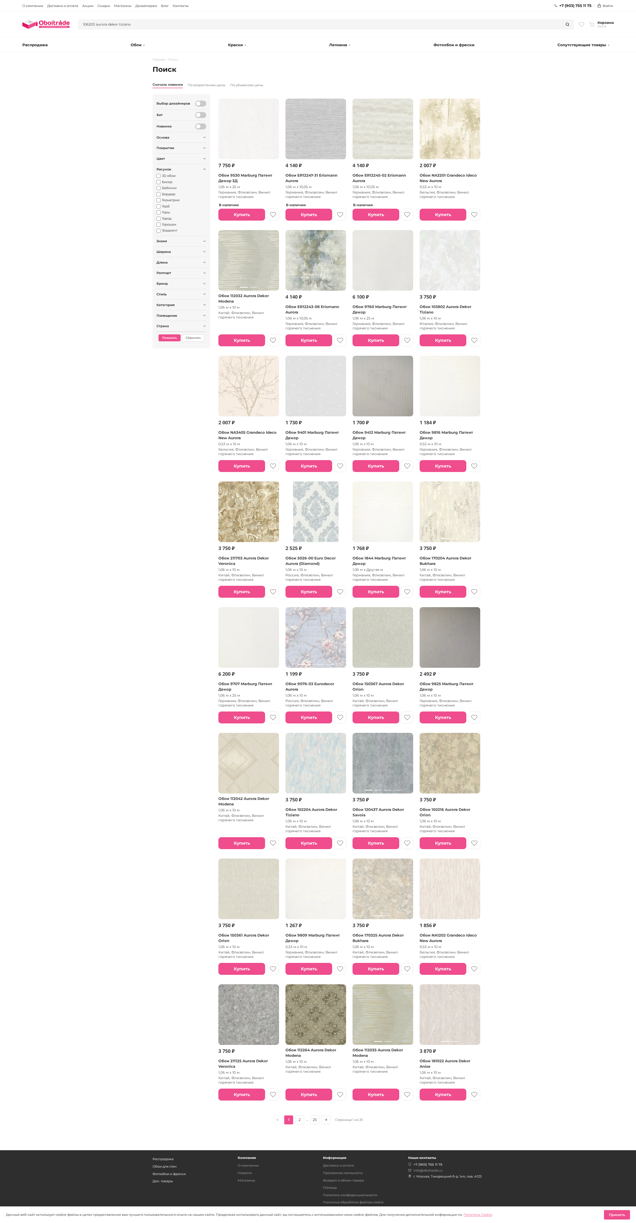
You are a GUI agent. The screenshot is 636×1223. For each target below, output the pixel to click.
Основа (163, 137)
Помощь (330, 1187)
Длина (162, 262)
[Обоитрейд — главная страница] (46, 24)
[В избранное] (273, 215)
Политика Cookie (478, 1215)
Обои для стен (165, 1166)
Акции (87, 6)
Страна (163, 326)
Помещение (167, 315)
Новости (245, 1173)
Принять (617, 1215)
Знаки (162, 241)
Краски (235, 44)
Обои (136, 44)
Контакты (181, 6)
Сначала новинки (168, 84)
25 (315, 1120)
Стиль (162, 294)
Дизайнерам (146, 6)
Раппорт (164, 273)
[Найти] (567, 24)
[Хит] (200, 115)
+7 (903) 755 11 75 (575, 5)
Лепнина (338, 44)
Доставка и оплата (62, 6)
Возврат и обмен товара (343, 1180)
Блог (165, 6)
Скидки (103, 6)
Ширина (164, 252)
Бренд (162, 283)
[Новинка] (200, 126)
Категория (166, 305)
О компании (32, 6)
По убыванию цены (246, 85)
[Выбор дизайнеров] (200, 104)
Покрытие (165, 148)
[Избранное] (581, 24)
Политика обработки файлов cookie (353, 1202)
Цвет (161, 158)
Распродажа (35, 44)
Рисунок (164, 169)
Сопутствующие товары (581, 44)
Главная (159, 59)
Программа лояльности (343, 1173)
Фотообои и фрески (454, 44)
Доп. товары (163, 1181)
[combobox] (320, 24)
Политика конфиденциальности (350, 1195)
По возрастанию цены (206, 85)
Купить (242, 214)
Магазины (122, 6)
